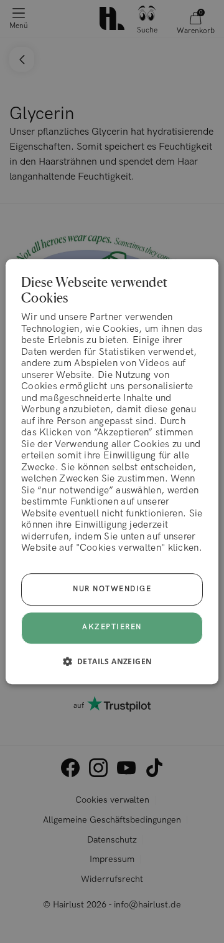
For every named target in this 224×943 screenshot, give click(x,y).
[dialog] (112, 471)
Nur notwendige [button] (112, 589)
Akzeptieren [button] (112, 627)
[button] (112, 661)
